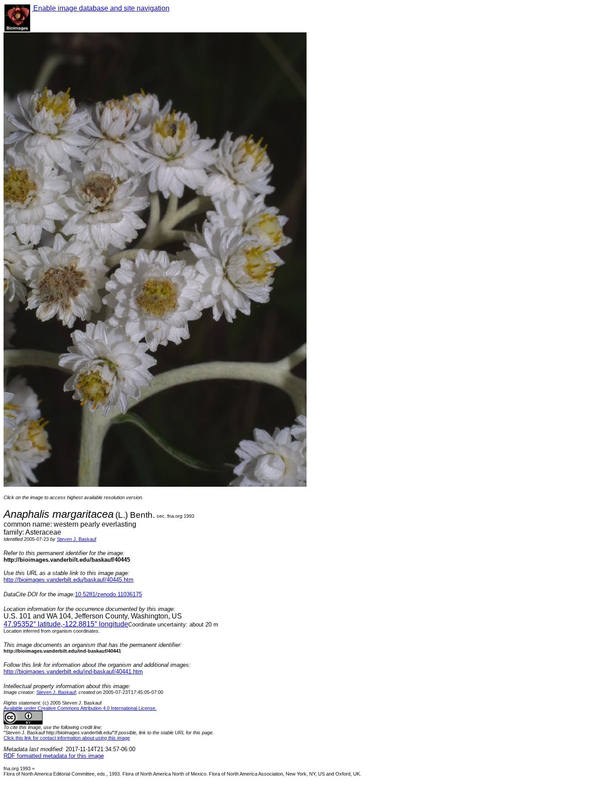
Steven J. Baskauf (76, 539)
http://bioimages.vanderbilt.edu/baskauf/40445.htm (69, 579)
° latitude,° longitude (66, 624)
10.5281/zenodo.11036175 (108, 594)
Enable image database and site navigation (100, 8)
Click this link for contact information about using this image (67, 738)
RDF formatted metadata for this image (54, 756)
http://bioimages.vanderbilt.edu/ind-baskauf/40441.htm (73, 671)
